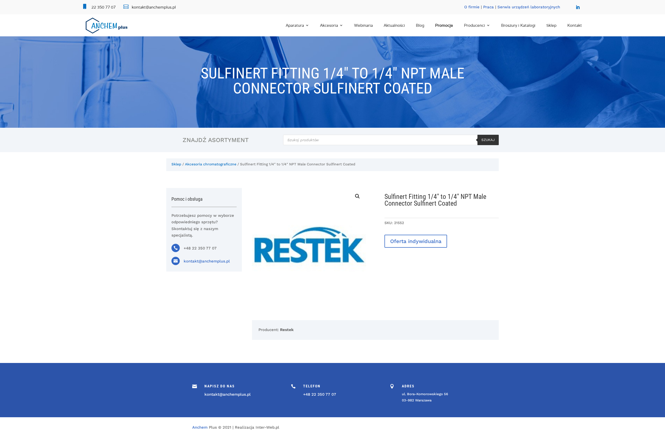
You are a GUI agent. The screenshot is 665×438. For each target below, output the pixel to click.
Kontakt (574, 25)
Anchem (200, 427)
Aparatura (295, 25)
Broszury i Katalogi (518, 25)
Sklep (551, 25)
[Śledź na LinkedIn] (578, 7)
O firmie (472, 7)
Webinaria (363, 25)
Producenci (474, 25)
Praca (488, 7)
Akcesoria (329, 25)
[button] (357, 196)
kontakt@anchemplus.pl (207, 261)
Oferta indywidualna (415, 241)
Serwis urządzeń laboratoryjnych (528, 7)
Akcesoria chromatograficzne (210, 164)
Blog (420, 25)
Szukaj (488, 140)
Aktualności (394, 25)
